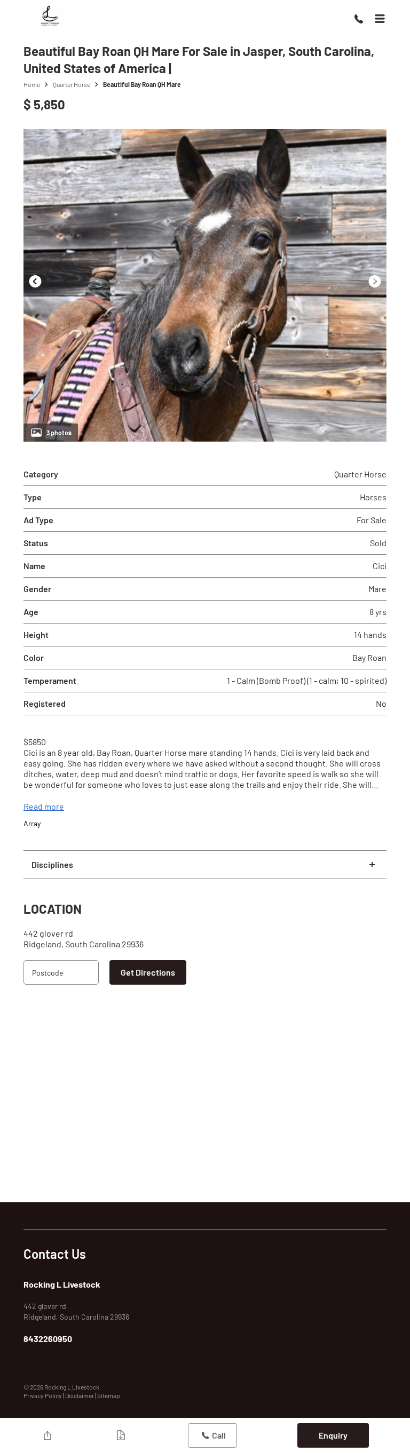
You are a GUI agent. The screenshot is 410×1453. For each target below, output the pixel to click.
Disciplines (52, 864)
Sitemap (108, 1395)
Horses (373, 497)
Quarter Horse (71, 84)
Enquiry (333, 1435)
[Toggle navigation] (379, 19)
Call (219, 1435)
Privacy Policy (43, 1395)
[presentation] (35, 281)
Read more (43, 806)
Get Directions (148, 972)
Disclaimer (80, 1395)
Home (31, 84)
